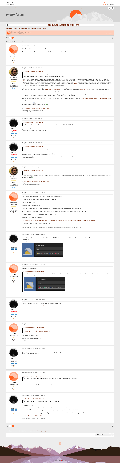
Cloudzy (87, 98)
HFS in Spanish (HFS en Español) (29, 108)
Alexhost (91, 98)
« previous (107, 33)
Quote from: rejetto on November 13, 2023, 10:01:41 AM (33, 376)
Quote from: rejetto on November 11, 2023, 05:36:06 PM (33, 327)
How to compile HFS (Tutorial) (43, 108)
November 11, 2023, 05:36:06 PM (33, 299)
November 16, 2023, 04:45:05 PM (33, 395)
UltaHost (105, 98)
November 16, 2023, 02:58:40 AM (33, 372)
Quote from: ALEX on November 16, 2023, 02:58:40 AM (33, 398)
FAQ (58, 82)
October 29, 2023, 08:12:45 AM (32, 68)
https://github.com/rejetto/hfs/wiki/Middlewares (34, 416)
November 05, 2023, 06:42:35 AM (33, 192)
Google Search (47, 100)
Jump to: (93, 434)
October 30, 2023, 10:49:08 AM (32, 118)
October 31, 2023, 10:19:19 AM (32, 143)
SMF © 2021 (52, 459)
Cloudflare (108, 94)
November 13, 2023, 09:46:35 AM (33, 324)
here (75, 83)
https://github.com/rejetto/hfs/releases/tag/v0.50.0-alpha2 (36, 305)
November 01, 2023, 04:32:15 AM (33, 167)
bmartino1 (14, 202)
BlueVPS (96, 98)
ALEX (13, 34)
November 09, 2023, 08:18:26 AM (33, 234)
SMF (47, 459)
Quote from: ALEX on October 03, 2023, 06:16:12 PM (33, 170)
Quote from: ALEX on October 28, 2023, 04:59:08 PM (33, 71)
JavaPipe (101, 98)
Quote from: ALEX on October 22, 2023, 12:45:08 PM (33, 122)
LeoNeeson (14, 77)
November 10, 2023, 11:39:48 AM (33, 264)
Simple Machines (59, 459)
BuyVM (82, 98)
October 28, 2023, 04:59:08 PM (32, 45)
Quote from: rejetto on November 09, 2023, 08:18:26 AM (33, 271)
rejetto (14, 128)
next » (111, 33)
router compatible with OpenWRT (53, 89)
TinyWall (24, 80)
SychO (65, 460)
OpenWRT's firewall (84, 89)
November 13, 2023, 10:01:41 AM (33, 348)
